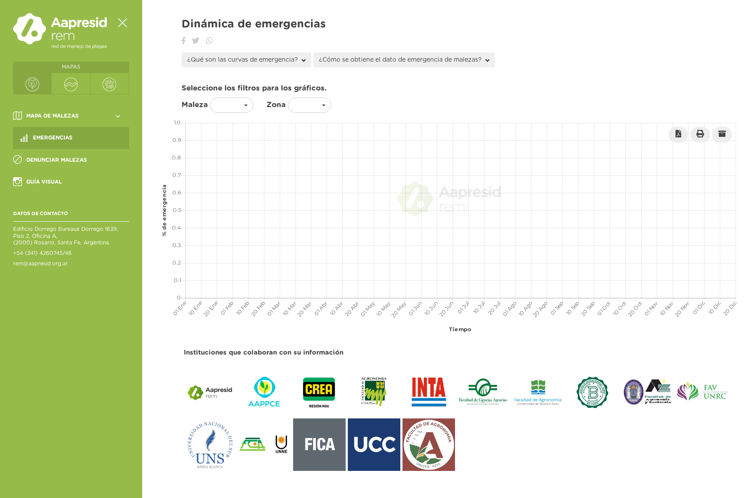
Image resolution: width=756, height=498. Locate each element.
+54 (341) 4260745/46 (42, 253)
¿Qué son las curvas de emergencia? (243, 60)
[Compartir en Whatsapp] (209, 41)
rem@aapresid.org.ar (40, 263)
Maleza (195, 104)
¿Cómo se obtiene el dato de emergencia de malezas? (401, 60)
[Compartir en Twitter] (196, 41)
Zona (276, 104)
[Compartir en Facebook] (184, 41)
